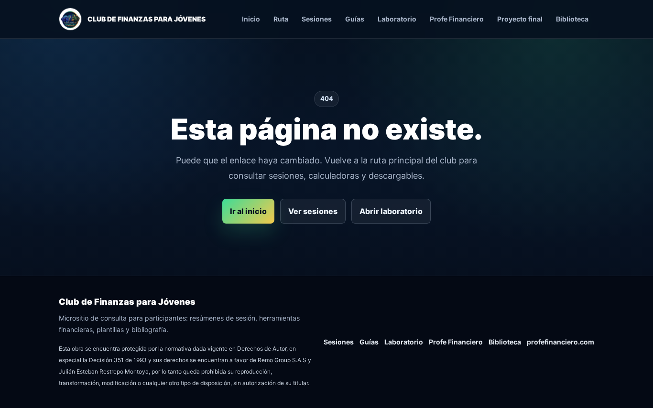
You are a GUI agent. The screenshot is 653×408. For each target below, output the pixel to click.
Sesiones (317, 19)
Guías (354, 19)
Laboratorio (397, 19)
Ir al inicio (248, 211)
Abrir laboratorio (391, 211)
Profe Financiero (457, 19)
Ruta (280, 19)
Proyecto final (520, 19)
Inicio (251, 19)
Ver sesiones (312, 211)
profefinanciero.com (560, 342)
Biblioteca (572, 19)
